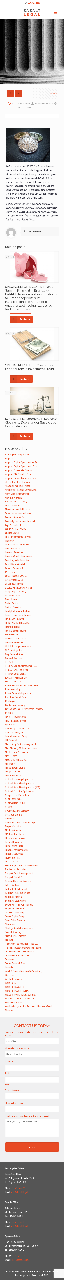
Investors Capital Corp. (15, 697)
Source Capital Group (15, 916)
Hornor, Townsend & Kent (17, 669)
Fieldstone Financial (14, 619)
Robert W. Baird (12, 885)
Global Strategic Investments (19, 646)
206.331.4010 (18, 1222)
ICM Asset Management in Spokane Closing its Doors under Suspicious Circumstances (31, 422)
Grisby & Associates (14, 658)
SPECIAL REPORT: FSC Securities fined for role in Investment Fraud (29, 367)
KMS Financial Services (15, 720)
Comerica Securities (14, 552)
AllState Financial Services (17, 486)
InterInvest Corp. (13, 689)
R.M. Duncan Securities (15, 869)
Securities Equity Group (16, 900)
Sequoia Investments (15, 908)
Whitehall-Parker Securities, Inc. (20, 998)
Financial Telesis (12, 626)
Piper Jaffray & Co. (13, 842)
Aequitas (9, 458)
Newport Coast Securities (17, 795)
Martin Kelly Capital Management (20, 744)
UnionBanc (10, 967)
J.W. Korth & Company (15, 705)
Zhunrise (9, 1010)
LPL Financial (11, 740)
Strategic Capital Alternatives (19, 928)
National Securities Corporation (19, 783)
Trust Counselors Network (17, 955)
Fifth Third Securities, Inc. (17, 622)
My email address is (14, 1089)
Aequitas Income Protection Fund (20, 478)
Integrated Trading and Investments (22, 685)
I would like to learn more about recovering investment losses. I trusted (32, 1033)
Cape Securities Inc (14, 525)
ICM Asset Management (16, 677)
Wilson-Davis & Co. (14, 1002)
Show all (53, 93)
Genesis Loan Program (15, 638)
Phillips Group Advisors (15, 838)
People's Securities (13, 826)
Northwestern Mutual (15, 803)
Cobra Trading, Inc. (13, 548)
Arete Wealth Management (17, 493)
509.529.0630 (19, 1256)
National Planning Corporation (19, 779)
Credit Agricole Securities (17, 560)
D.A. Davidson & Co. (14, 579)
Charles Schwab (12, 532)
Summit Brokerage (13, 932)
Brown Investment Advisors (18, 513)
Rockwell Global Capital (16, 889)
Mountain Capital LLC (15, 775)
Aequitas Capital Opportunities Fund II (23, 462)
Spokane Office (12, 1236)
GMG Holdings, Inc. (13, 650)
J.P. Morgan (10, 701)
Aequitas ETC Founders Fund (18, 474)
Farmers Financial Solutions (18, 615)
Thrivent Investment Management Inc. (23, 947)
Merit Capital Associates (16, 752)
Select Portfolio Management (19, 904)
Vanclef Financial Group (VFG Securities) (23, 971)
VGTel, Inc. (10, 975)
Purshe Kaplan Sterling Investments (22, 865)
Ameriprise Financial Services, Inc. (21, 489)
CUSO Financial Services (16, 576)
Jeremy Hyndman (43, 103)
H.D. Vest (9, 662)
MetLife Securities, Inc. (16, 759)
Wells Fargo (10, 983)
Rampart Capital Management (19, 873)
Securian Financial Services (17, 893)
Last (7, 1084)
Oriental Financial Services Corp (20, 822)
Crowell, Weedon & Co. (15, 568)
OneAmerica (10, 818)
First (7, 1073)
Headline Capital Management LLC (21, 666)
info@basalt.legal (19, 1192)
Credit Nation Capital (15, 564)
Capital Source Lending (15, 529)
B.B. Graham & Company (16, 501)
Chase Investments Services (18, 536)
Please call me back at (14, 1102)
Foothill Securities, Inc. (15, 630)
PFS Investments (13, 830)
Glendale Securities (14, 642)
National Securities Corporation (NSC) (22, 787)
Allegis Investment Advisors (18, 482)
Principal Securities (14, 853)
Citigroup (9, 540)
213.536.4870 (18, 1188)
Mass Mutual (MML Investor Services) (22, 748)
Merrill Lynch (11, 756)
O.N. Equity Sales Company (17, 810)
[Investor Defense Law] (32, 12)
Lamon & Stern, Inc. (14, 732)
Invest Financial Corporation (18, 693)
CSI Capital (10, 572)
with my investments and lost (18, 1048)
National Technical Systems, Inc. (20, 791)
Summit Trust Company (15, 936)
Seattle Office (11, 1202)
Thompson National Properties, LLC (21, 943)
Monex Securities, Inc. (15, 767)
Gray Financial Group (14, 654)
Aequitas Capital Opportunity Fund (21, 466)
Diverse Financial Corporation (18, 587)
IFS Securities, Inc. (13, 681)
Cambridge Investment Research (20, 521)
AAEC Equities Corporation (17, 454)
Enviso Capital (11, 603)
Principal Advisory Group (16, 849)
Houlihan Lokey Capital (15, 673)
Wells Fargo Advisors (14, 986)
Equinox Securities (13, 607)
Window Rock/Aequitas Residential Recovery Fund (28, 1006)
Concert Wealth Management (18, 556)
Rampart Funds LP (13, 877)
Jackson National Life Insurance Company (24, 709)
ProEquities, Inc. (12, 857)
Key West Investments (15, 716)
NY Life (8, 806)
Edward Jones (11, 599)
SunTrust (9, 939)
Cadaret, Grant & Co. (14, 517)
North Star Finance (14, 799)
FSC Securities (11, 634)
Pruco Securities (12, 861)
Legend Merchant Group (16, 736)
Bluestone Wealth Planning (17, 509)
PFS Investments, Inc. (15, 834)
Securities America (13, 896)
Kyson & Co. (10, 724)
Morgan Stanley (12, 771)
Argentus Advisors (13, 497)
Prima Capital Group (14, 846)
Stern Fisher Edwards (15, 920)
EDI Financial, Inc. (13, 595)
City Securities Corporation (17, 544)
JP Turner (9, 713)
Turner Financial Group (15, 963)
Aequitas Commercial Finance (18, 470)
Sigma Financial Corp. (15, 912)
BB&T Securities (12, 505)
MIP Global (10, 763)
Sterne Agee (11, 924)
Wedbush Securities (14, 979)
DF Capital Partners (14, 583)
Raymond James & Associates (18, 881)
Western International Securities (20, 994)
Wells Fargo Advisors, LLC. (17, 990)
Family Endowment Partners (18, 611)
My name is (10, 1061)
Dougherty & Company (15, 591)
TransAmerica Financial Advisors (20, 951)
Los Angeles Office (14, 1168)
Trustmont (10, 959)
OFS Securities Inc (13, 814)
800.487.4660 (34, 2)
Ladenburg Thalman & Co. (17, 728)
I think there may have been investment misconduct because (31, 1116)
